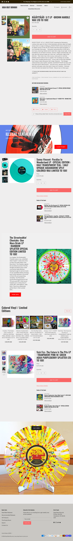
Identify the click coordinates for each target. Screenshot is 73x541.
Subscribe (27, 523)
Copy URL (67, 114)
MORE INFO (15, 294)
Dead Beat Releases (7, 512)
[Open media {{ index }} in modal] (18, 27)
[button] (32, 5)
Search (3, 523)
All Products (5, 517)
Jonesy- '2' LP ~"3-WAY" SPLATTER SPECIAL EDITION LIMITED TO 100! (50, 333)
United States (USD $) (65, 1)
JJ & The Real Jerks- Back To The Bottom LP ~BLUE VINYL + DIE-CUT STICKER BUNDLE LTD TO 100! (36, 334)
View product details (42, 196)
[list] (18, 38)
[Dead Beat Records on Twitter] (6, 2)
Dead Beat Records (9, 536)
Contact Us (5, 525)
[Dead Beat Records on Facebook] (2, 2)
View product (43, 93)
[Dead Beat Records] (9, 7)
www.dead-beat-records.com (21, 536)
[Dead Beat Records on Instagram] (4, 2)
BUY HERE (36, 428)
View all (68, 311)
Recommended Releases (8, 515)
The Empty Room (6, 520)
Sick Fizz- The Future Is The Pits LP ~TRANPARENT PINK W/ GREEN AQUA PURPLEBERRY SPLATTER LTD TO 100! (64, 335)
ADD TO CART (51, 37)
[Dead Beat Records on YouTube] (8, 2)
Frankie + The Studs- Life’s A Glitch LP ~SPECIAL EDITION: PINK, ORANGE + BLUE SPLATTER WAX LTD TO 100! (8, 335)
